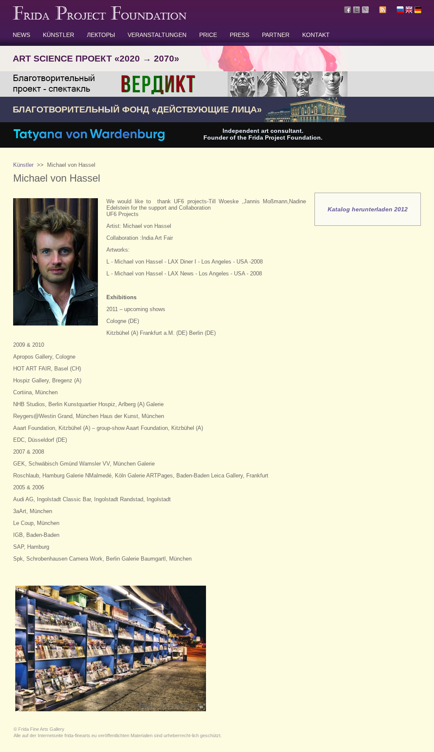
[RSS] (382, 11)
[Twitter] (356, 9)
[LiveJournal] (365, 9)
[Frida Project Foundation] (99, 17)
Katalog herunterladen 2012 (368, 209)
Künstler (23, 165)
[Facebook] (347, 9)
